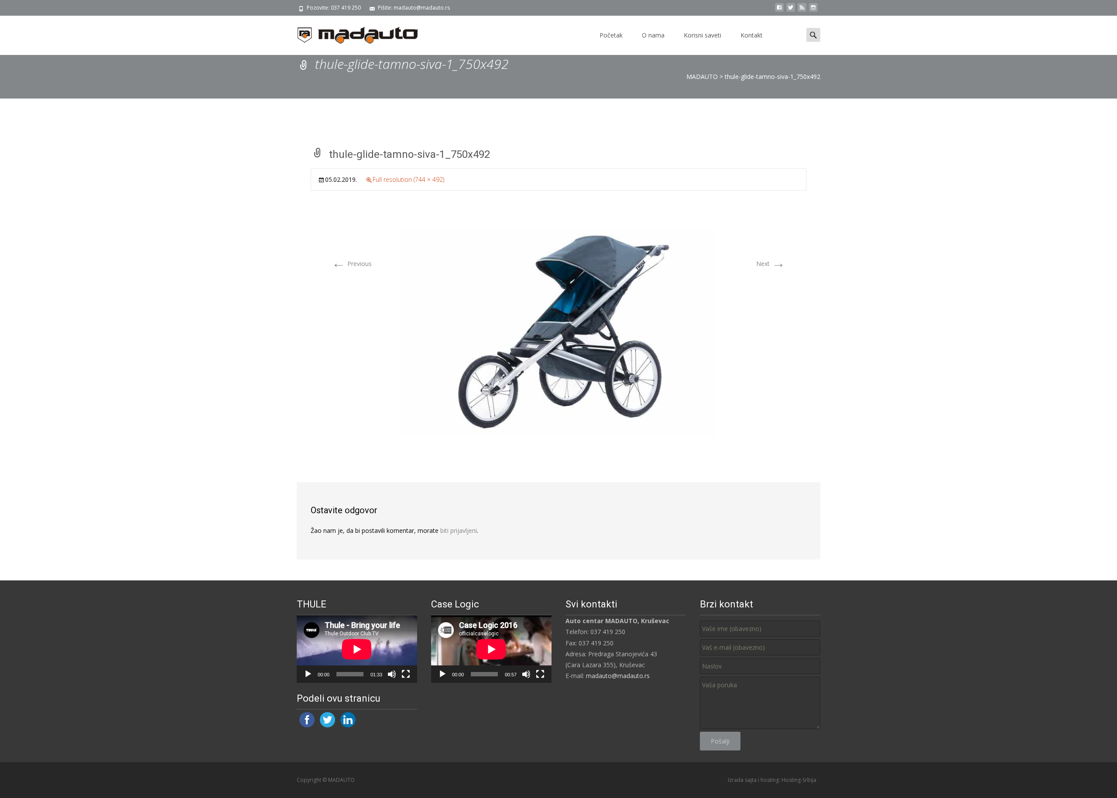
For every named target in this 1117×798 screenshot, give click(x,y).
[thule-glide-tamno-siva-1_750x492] (558, 331)
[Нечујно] (391, 674)
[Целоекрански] (405, 674)
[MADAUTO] (351, 33)
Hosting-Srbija (798, 780)
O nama (653, 35)
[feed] (802, 11)
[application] (357, 649)
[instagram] (813, 11)
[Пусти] (308, 674)
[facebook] (779, 11)
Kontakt (751, 35)
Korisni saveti (702, 35)
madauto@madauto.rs (618, 676)
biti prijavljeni (458, 530)
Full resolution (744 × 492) (408, 179)
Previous (352, 263)
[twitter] (790, 11)
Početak (611, 35)
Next (770, 263)
